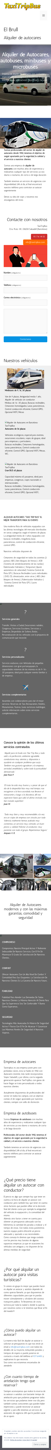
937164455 (37, 1356)
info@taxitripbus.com (35, 242)
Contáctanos (25, 339)
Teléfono (12, 285)
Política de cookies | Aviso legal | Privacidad (23, 1440)
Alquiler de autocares (22, 37)
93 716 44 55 (39, 236)
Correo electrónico (17, 297)
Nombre (12, 272)
